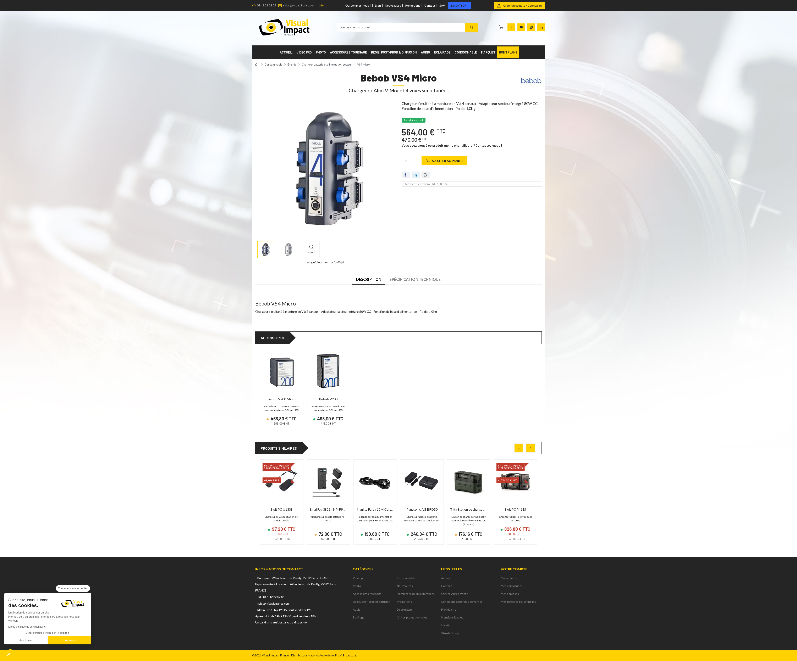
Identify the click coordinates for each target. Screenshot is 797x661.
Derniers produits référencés (416, 593)
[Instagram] (531, 27)
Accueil (446, 578)
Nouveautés (393, 5)
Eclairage (358, 617)
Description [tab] (368, 279)
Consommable (406, 578)
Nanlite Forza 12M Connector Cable (383, 509)
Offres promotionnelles (412, 617)
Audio (357, 609)
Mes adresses (510, 593)
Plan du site (448, 609)
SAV (442, 5)
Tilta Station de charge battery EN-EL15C (480, 509)
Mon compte (509, 578)
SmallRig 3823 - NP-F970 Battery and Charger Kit (345, 509)
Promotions (412, 5)
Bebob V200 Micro (282, 399)
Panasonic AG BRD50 (422, 509)
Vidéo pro (359, 578)
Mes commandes (512, 586)
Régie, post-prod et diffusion (371, 601)
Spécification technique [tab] (415, 279)
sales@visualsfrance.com (299, 5)
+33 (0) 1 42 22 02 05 (271, 597)
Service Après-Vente (454, 593)
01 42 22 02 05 (266, 5)
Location (459, 5)
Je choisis (26, 640)
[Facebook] (511, 27)
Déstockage (405, 609)
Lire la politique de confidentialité (27, 626)
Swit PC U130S (281, 509)
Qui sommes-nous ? (358, 5)
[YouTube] (521, 27)
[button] (9, 654)
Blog (378, 5)
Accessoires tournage (367, 593)
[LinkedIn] (541, 27)
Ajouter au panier (447, 161)
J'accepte (69, 640)
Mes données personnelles (518, 601)
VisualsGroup (450, 633)
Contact (429, 5)
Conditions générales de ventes (462, 601)
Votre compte (514, 569)
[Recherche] (471, 27)
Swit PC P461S (515, 509)
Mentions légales (452, 617)
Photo (357, 586)
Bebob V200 (328, 399)
